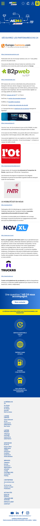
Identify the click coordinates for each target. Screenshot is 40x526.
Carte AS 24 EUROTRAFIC (7, 423)
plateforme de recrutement (22, 108)
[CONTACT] (33, 3)
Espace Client (7, 446)
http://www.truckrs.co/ (7, 276)
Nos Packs (7, 426)
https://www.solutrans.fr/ (7, 123)
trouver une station (8, 499)
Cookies (35, 520)
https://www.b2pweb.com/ (8, 79)
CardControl (7, 455)
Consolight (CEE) (8, 472)
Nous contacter (20, 302)
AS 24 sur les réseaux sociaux (8, 486)
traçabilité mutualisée (14, 102)
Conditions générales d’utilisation (20, 518)
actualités (8, 492)
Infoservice (7, 451)
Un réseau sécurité (7, 409)
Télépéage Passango (7, 434)
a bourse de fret (11, 95)
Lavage (6, 470)
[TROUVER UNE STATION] (28, 3)
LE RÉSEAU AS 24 (8, 402)
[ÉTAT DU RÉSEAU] (23, 3)
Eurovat (6, 464)
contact (7, 504)
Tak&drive (7, 462)
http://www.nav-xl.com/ (7, 235)
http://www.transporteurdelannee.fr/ (10, 166)
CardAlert (6, 453)
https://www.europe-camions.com (10, 54)
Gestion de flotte (8, 443)
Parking (6, 475)
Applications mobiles (7, 449)
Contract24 (7, 474)
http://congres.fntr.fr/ (6, 205)
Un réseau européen (7, 406)
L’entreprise (8, 480)
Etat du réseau (8, 412)
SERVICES (7, 460)
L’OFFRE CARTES (6, 416)
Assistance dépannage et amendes (7, 467)
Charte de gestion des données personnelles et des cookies (17, 520)
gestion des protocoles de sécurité (18, 105)
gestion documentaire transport (17, 98)
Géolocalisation (8, 456)
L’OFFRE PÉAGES (6, 431)
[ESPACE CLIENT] (36, 3)
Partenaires (7, 488)
